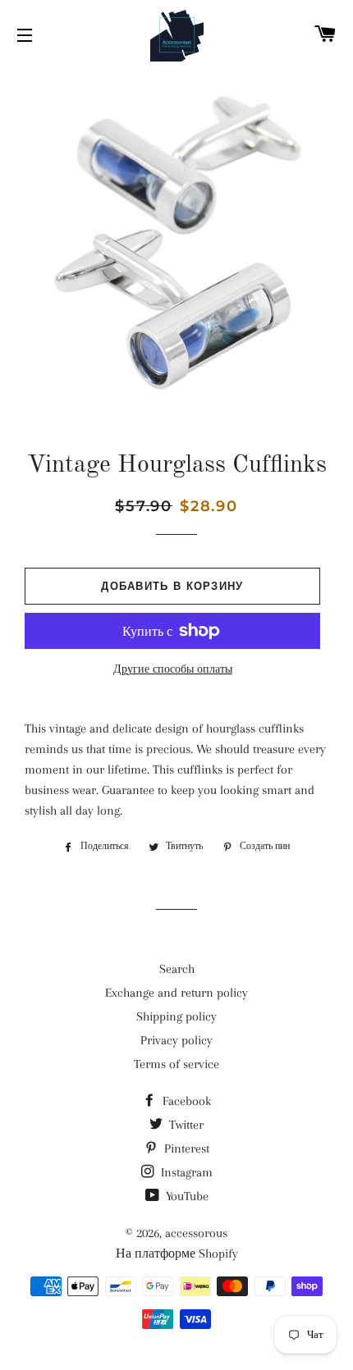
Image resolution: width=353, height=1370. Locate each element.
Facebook (185, 1101)
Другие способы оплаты (172, 669)
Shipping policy (176, 1016)
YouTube (186, 1196)
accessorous (196, 1233)
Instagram (185, 1172)
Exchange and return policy (176, 992)
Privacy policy (176, 1040)
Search (177, 968)
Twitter (185, 1124)
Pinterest (185, 1148)
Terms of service (176, 1064)
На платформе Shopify (177, 1253)
